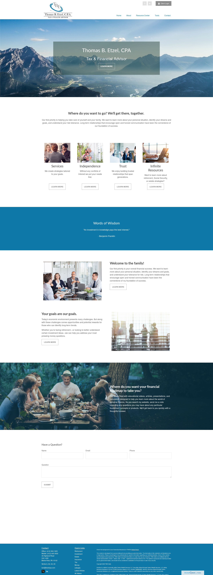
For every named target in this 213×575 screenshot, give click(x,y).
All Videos (78, 573)
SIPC (140, 569)
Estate (77, 557)
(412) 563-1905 (52, 551)
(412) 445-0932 (52, 553)
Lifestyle (77, 568)
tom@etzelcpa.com (48, 568)
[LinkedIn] (150, 3)
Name (44, 450)
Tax (76, 562)
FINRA (137, 569)
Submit (47, 484)
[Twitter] (145, 3)
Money (77, 565)
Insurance (78, 559)
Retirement (78, 551)
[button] (119, 15)
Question (45, 464)
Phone (132, 450)
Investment (78, 554)
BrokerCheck (135, 549)
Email (88, 450)
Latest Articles (80, 570)
